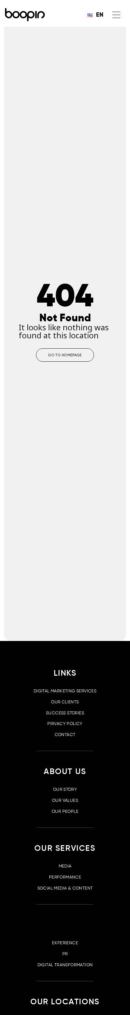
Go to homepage (65, 355)
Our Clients (65, 701)
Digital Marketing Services (65, 690)
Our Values (65, 800)
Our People (65, 811)
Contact (65, 734)
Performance (65, 877)
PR (65, 953)
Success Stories (65, 712)
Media (65, 866)
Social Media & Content (65, 888)
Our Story (65, 789)
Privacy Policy (64, 723)
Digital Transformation (65, 964)
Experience (65, 942)
